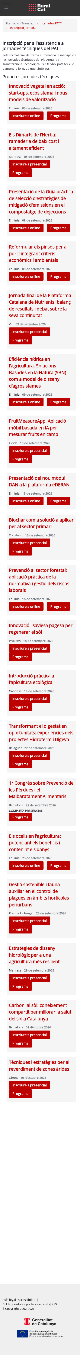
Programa (58, 115)
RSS (54, 1304)
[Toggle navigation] (6, 6)
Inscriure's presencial (29, 164)
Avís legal (9, 1300)
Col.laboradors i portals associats (26, 1304)
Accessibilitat (27, 1300)
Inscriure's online (26, 115)
